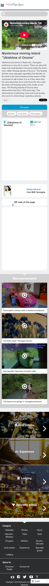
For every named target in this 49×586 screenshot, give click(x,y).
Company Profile (9, 568)
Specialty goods (40, 549)
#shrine (11, 113)
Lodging (9, 554)
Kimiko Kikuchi (33, 189)
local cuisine (9, 547)
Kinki (40, 533)
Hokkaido (9, 529)
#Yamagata (36, 113)
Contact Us (24, 566)
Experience (25, 547)
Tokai (24, 533)
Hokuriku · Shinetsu (9, 535)
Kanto (39, 529)
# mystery (22, 113)
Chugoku (9, 540)
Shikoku (24, 540)
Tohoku (24, 529)
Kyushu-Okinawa (39, 542)
